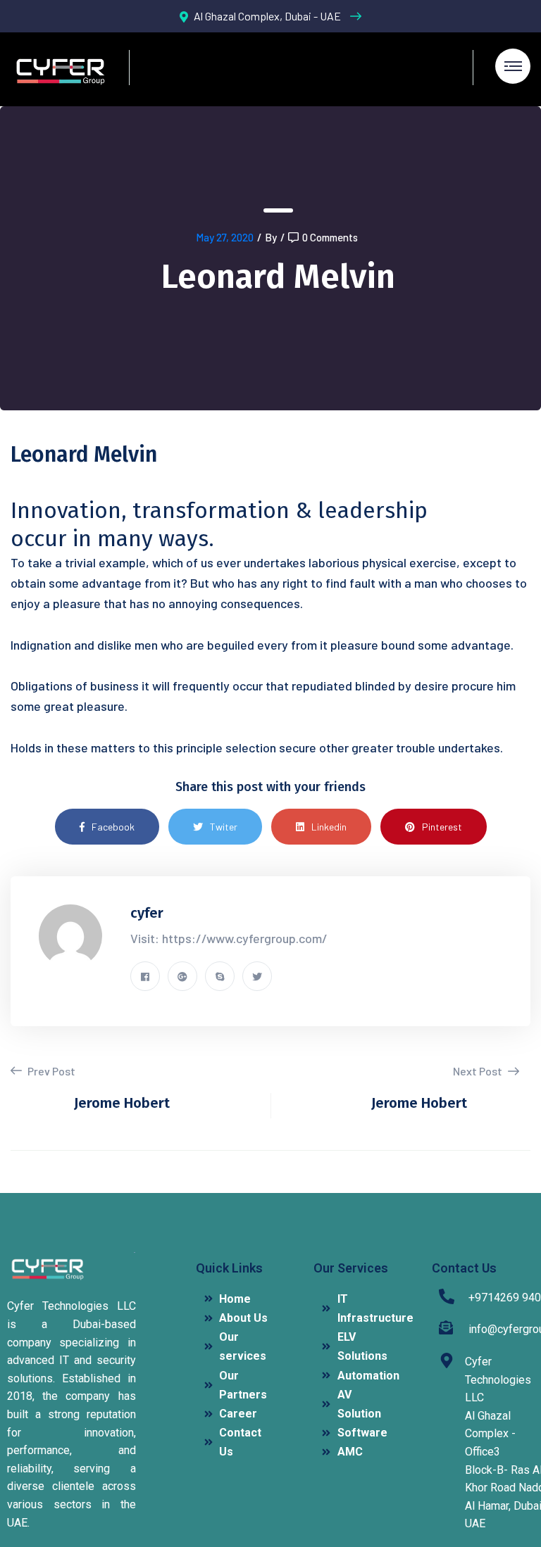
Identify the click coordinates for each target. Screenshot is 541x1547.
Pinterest (442, 827)
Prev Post (50, 1071)
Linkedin (329, 827)
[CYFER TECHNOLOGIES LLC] (59, 69)
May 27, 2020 (225, 237)
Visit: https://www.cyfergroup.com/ (229, 938)
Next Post (478, 1071)
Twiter (223, 827)
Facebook (113, 827)
